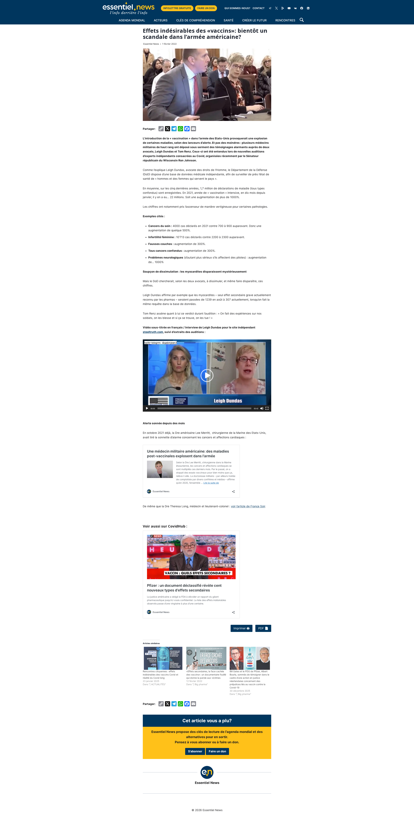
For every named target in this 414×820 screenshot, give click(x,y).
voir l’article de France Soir (248, 506)
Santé (229, 20)
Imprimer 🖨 (242, 628)
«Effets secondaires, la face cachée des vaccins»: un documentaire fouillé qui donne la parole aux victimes (206, 674)
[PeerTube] (283, 8)
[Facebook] (302, 8)
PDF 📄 (263, 628)
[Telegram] (270, 8)
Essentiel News (151, 44)
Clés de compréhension (195, 20)
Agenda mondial (132, 20)
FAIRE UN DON (206, 8)
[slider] (204, 408)
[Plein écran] (267, 408)
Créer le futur (254, 20)
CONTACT (259, 8)
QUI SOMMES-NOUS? (237, 8)
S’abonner (195, 751)
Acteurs (161, 20)
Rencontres (285, 20)
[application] (207, 375)
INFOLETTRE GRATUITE (177, 8)
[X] (276, 8)
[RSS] (308, 8)
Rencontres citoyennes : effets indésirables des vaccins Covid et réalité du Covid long (160, 674)
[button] (207, 375)
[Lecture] (147, 408)
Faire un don (217, 751)
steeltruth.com (153, 332)
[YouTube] (289, 8)
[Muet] (261, 408)
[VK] (295, 8)
